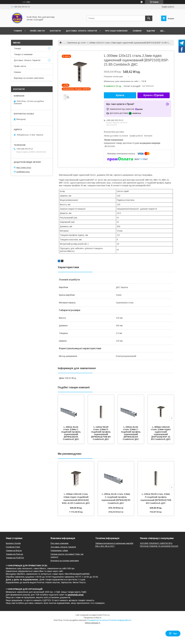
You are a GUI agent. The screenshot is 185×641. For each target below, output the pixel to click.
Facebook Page (13, 547)
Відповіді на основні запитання (29, 78)
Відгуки (151, 31)
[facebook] (59, 261)
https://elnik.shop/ (23, 167)
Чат (175, 633)
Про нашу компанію (116, 31)
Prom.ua (106, 615)
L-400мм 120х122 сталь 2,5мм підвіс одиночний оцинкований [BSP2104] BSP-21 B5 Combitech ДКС (161, 433)
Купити (120, 95)
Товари (18, 31)
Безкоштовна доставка (114, 132)
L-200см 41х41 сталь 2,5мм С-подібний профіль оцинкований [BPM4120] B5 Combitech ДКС (71, 433)
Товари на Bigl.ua (14, 550)
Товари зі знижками (23, 54)
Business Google (13, 543)
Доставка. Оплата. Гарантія (81, 31)
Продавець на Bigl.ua (92, 618)
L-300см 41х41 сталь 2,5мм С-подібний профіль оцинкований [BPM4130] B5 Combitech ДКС (131, 433)
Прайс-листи (37, 31)
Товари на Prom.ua (14, 554)
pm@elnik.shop (23, 172)
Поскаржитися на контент (97, 620)
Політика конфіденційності (120, 620)
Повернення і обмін (59, 550)
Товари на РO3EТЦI (15, 558)
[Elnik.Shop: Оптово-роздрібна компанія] (17, 23)
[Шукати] (148, 18)
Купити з (148, 95)
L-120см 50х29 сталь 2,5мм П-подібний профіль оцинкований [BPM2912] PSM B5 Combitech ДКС (101, 433)
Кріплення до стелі (76, 43)
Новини (137, 31)
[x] (62, 261)
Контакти (55, 31)
